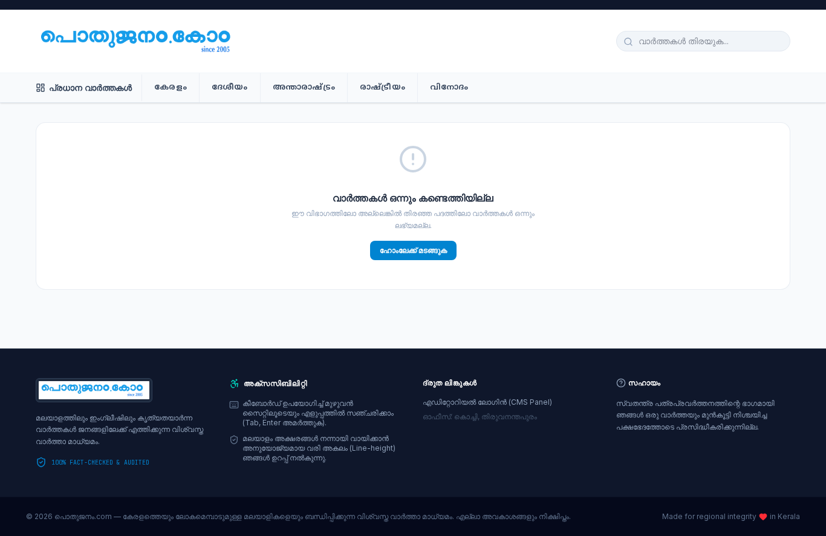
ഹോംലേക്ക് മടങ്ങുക (413, 250)
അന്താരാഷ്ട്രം (304, 88)
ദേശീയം (230, 88)
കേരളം (170, 88)
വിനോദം (449, 88)
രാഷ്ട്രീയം (382, 88)
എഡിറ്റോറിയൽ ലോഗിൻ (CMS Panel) (487, 402)
